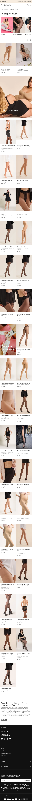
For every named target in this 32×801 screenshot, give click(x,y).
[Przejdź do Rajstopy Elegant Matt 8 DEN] (24, 199)
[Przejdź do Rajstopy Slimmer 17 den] (8, 402)
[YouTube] (10, 739)
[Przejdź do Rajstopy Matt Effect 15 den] (8, 369)
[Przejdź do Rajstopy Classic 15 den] (24, 167)
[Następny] (14, 54)
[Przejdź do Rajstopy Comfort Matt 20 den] (8, 300)
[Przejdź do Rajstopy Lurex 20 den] (8, 675)
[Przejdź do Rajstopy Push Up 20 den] (8, 640)
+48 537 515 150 (4, 734)
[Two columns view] (30, 40)
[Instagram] (5, 739)
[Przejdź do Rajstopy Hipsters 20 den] (24, 571)
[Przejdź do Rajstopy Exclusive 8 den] (24, 132)
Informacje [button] (4, 745)
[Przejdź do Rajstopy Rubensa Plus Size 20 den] (8, 199)
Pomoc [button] (3, 761)
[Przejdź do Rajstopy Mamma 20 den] (24, 503)
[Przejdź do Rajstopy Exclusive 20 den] (8, 503)
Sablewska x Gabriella (6, 753)
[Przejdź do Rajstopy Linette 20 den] (8, 606)
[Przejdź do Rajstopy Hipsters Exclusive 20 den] (24, 300)
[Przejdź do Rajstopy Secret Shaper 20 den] (24, 402)
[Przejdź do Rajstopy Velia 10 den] (24, 233)
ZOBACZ (5, 114)
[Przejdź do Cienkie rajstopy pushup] (24, 606)
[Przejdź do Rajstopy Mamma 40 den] (8, 535)
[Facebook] (7, 739)
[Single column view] (28, 40)
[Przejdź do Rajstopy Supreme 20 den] (8, 267)
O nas (2, 748)
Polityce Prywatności (20, 790)
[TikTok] (2, 739)
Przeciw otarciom (5, 750)
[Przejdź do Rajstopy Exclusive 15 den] (24, 471)
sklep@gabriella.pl (5, 735)
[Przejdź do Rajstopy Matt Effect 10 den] (24, 336)
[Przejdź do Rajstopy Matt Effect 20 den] (24, 369)
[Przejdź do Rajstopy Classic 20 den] (8, 167)
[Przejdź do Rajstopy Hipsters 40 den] (8, 471)
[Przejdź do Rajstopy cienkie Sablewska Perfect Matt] (24, 54)
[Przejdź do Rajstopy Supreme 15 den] (8, 233)
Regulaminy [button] (4, 767)
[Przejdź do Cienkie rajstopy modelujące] (8, 132)
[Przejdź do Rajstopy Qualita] (8, 54)
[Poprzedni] (2, 54)
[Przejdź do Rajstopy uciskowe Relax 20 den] (24, 535)
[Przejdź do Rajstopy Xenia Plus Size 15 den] (24, 640)
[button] (1, 5)
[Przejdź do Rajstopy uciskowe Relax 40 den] (8, 571)
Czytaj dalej (4, 719)
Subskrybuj (27, 780)
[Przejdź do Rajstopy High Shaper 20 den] (8, 437)
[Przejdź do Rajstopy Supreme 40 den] (24, 267)
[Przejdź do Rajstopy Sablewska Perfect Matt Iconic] (24, 437)
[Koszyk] (30, 5)
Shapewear (3, 755)
